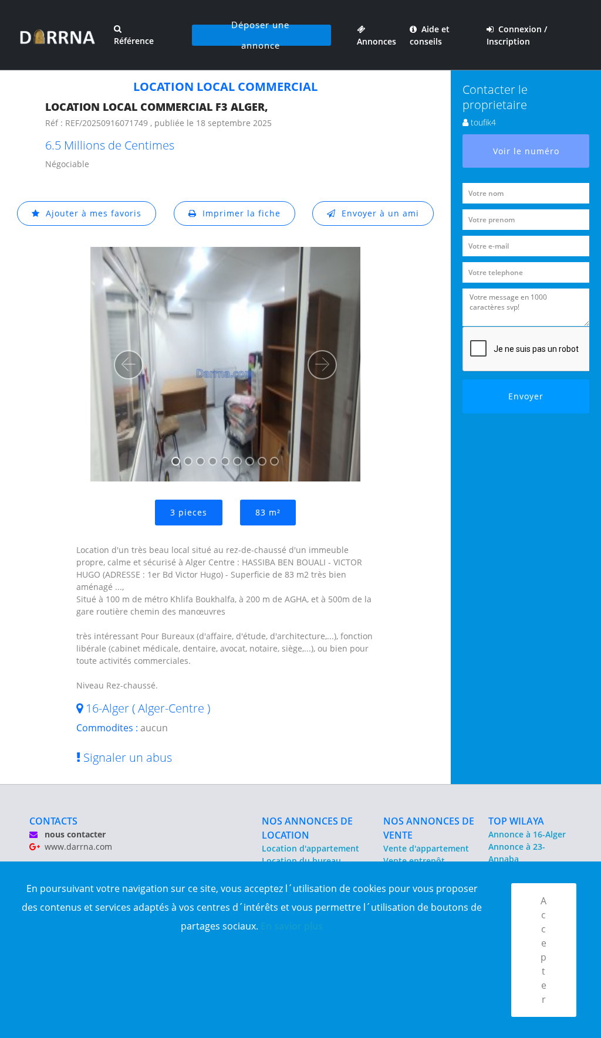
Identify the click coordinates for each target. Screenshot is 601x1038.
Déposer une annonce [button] (260, 35)
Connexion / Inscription (517, 35)
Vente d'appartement (426, 848)
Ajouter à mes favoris (90, 213)
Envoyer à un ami (377, 213)
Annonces (376, 35)
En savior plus (292, 926)
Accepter (544, 950)
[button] (128, 364)
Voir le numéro (526, 151)
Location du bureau (301, 860)
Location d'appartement (310, 848)
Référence (134, 40)
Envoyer (525, 396)
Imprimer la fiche (239, 213)
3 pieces (188, 512)
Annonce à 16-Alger (527, 834)
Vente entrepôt (414, 860)
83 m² (268, 512)
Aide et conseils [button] (430, 35)
